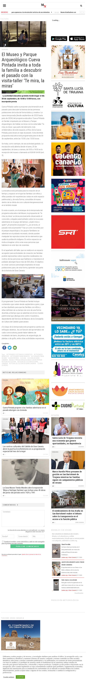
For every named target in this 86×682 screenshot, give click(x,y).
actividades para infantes (20, 356)
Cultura (5, 19)
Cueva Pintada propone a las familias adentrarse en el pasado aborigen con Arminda (24, 408)
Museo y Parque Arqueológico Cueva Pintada (25, 360)
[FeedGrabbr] (68, 593)
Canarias (81, 446)
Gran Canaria (79, 522)
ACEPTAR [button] (20, 677)
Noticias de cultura (9, 362)
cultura (23, 358)
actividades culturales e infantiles (19, 354)
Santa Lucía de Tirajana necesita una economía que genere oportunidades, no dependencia (67, 440)
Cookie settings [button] (8, 677)
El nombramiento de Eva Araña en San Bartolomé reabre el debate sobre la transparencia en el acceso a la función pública (67, 515)
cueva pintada (13, 358)
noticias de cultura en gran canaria (22, 363)
